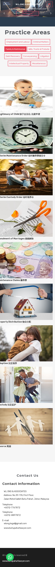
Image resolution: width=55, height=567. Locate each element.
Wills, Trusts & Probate (39, 49)
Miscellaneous (39, 63)
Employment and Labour (18, 42)
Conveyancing (30, 56)
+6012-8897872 (12, 515)
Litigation (44, 56)
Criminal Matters (41, 42)
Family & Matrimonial (15, 49)
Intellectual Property (19, 63)
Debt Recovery (13, 56)
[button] (4, 13)
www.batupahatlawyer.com (17, 528)
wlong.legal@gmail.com (15, 523)
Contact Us (27, 13)
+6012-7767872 (12, 507)
